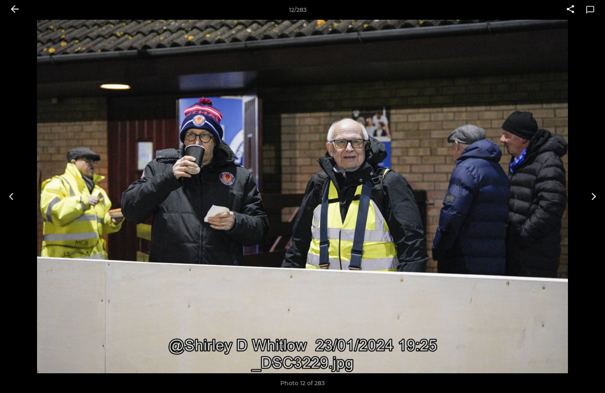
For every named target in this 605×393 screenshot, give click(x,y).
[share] (570, 10)
